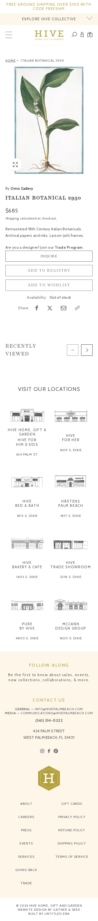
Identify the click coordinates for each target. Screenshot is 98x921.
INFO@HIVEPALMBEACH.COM (59, 709)
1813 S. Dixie (27, 516)
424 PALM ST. (27, 454)
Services (26, 856)
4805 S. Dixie (27, 638)
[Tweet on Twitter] (50, 308)
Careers (26, 817)
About (26, 804)
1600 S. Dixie (71, 638)
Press (26, 830)
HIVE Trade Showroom (70, 564)
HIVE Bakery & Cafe (27, 564)
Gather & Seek (66, 909)
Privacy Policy (71, 817)
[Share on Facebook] (36, 308)
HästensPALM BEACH (70, 503)
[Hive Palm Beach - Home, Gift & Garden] (49, 35)
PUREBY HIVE (27, 626)
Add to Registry (49, 270)
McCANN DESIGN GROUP (70, 626)
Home (10, 60)
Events (26, 843)
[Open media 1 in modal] (49, 120)
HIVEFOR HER (71, 437)
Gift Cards (71, 804)
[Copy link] (77, 308)
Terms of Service (71, 856)
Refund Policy (71, 830)
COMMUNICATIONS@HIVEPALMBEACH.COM (57, 713)
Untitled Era (57, 914)
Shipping (12, 218)
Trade (26, 883)
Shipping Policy (71, 843)
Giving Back (26, 870)
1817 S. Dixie (70, 516)
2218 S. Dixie (71, 577)
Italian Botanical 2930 (42, 60)
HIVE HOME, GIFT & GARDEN (27, 432)
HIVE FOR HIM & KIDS (27, 442)
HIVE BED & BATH (27, 503)
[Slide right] (87, 350)
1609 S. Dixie (71, 450)
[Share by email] (63, 308)
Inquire (49, 256)
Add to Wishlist (49, 285)
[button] (90, 35)
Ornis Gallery (19, 188)
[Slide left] (72, 350)
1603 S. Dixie (27, 577)
